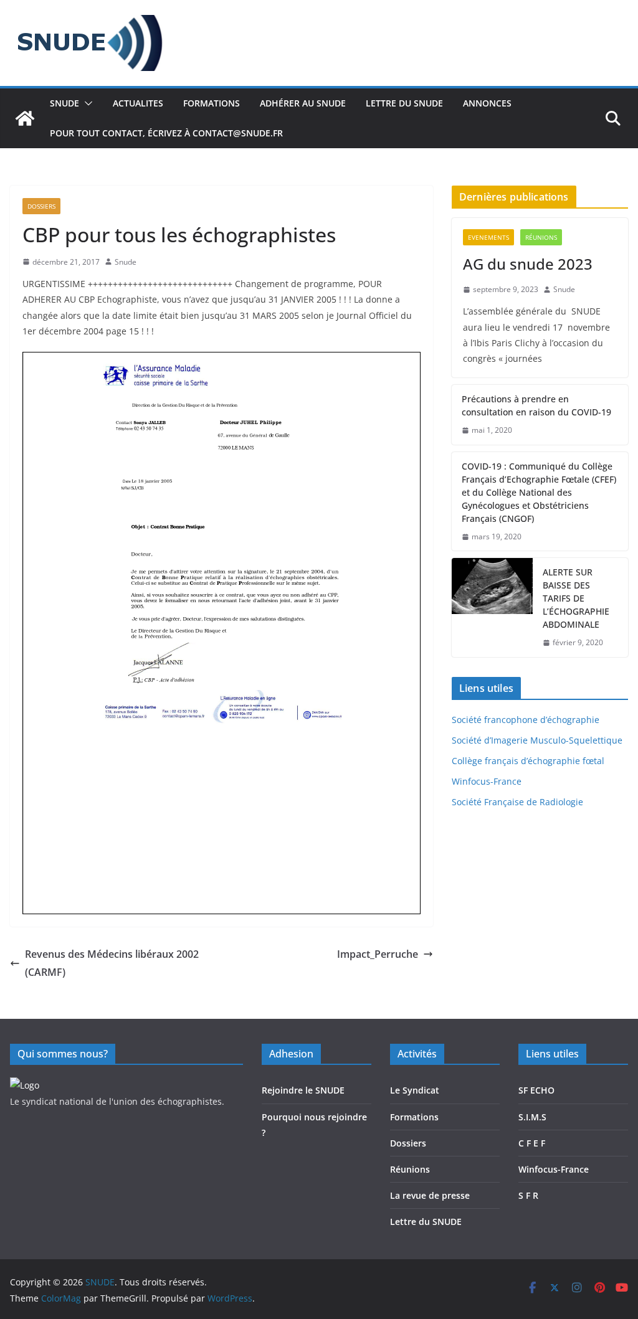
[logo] (24, 1085)
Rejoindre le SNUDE (303, 1090)
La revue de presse (430, 1195)
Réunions (541, 237)
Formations (414, 1117)
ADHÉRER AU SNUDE (303, 103)
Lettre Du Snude (404, 103)
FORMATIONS (211, 103)
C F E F (531, 1143)
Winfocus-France (486, 781)
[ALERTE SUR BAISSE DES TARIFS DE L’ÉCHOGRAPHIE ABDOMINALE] (492, 607)
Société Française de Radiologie (517, 802)
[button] (86, 103)
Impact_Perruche (377, 954)
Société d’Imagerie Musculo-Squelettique (537, 740)
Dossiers (41, 206)
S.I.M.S (532, 1117)
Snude (125, 262)
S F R (528, 1195)
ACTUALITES (138, 103)
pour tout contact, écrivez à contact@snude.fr (166, 133)
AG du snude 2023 (528, 263)
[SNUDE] (25, 118)
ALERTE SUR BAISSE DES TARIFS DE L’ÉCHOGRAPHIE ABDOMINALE (576, 598)
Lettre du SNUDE (426, 1221)
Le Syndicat (414, 1090)
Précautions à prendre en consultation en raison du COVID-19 (536, 405)
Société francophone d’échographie (525, 720)
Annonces (487, 103)
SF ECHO (536, 1090)
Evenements (488, 237)
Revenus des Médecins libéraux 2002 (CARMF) (112, 963)
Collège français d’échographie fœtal (528, 761)
